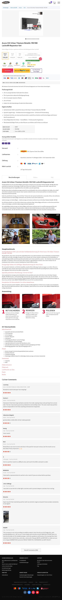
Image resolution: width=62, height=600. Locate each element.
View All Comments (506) (31, 550)
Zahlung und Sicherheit (42, 564)
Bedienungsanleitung (6, 570)
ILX (6, 143)
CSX (3, 143)
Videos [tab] (35, 177)
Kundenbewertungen (6, 568)
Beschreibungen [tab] (14, 177)
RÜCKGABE (27, 584)
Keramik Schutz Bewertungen (26, 577)
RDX (9, 143)
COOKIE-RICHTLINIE (36, 584)
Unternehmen (5, 575)
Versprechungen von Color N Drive (44, 575)
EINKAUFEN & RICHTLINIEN (20, 582)
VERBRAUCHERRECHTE (17, 584)
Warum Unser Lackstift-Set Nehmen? (10, 564)
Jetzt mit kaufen (22, 70)
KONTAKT (31, 582)
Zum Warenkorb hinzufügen (36, 70)
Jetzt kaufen (8, 70)
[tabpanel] (31, 23)
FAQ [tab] (52, 177)
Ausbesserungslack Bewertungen (27, 575)
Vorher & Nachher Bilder (7, 566)
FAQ (38, 566)
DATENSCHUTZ (46, 584)
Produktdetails (23, 560)
